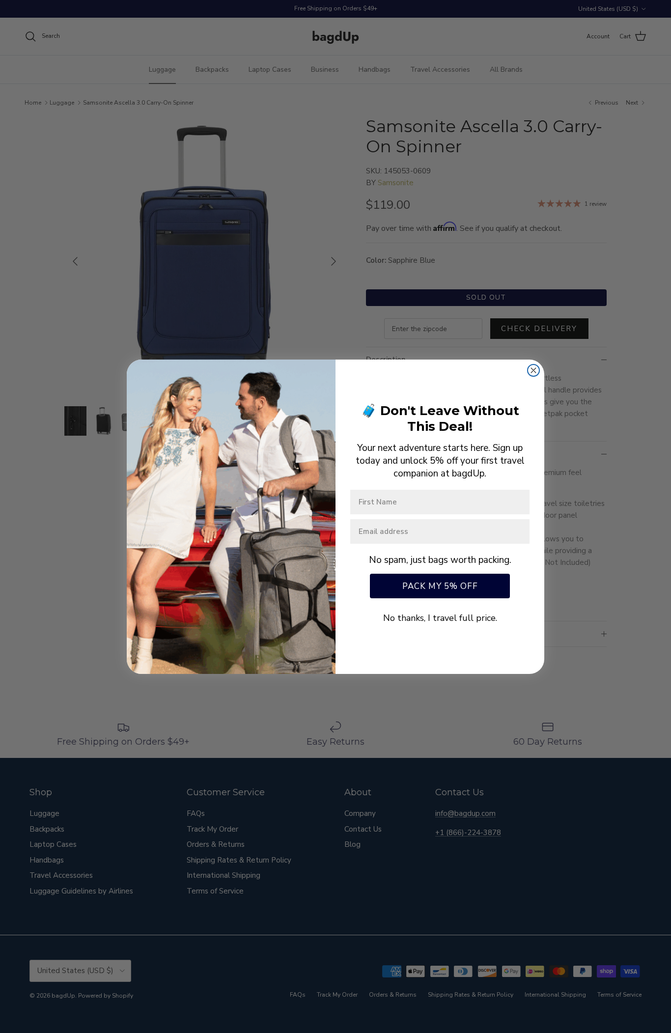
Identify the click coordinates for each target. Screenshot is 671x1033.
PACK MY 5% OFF (440, 586)
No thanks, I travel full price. (440, 618)
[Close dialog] (533, 370)
